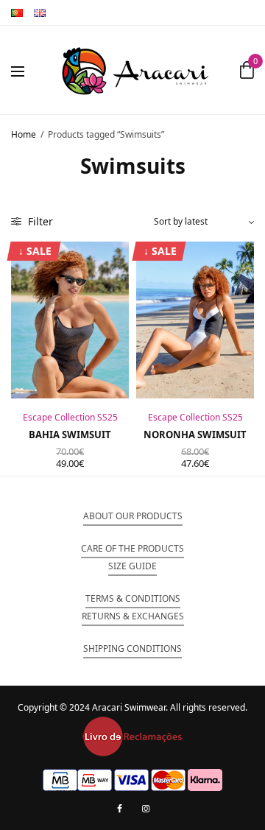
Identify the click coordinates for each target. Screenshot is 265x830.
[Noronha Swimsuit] (195, 320)
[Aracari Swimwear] (135, 70)
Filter (39, 221)
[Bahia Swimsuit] (70, 320)
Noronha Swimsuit (195, 434)
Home (23, 134)
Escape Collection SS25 (70, 417)
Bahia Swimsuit (70, 434)
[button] (133, 516)
